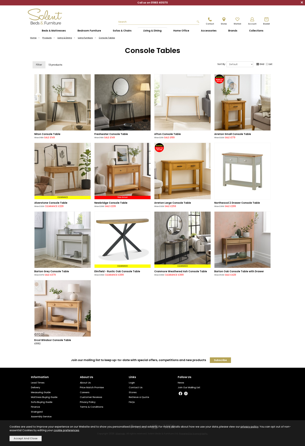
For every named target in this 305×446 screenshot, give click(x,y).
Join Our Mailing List (189, 387)
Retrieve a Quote (139, 397)
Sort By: (221, 64)
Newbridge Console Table (110, 202)
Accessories (209, 30)
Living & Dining (152, 30)
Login (132, 382)
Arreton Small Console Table (232, 134)
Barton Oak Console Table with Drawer (239, 271)
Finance (35, 406)
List (270, 64)
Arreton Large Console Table (172, 202)
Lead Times (37, 382)
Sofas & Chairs (122, 30)
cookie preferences (66, 430)
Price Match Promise (92, 387)
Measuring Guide (41, 392)
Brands (232, 30)
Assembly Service (41, 416)
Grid (261, 64)
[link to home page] (53, 17)
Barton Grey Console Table (51, 271)
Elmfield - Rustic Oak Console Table (117, 271)
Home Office (181, 30)
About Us (85, 382)
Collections (256, 30)
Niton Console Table (47, 134)
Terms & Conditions (91, 406)
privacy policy (249, 426)
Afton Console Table (167, 134)
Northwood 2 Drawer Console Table (237, 202)
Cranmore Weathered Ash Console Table (180, 271)
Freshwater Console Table (111, 134)
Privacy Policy (87, 402)
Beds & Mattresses (54, 30)
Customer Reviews (91, 397)
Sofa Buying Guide (41, 402)
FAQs (132, 402)
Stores (133, 392)
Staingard (37, 411)
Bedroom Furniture (89, 30)
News (181, 382)
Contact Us (135, 387)
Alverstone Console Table (50, 202)
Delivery (35, 387)
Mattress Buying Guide (44, 397)
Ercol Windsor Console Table (52, 340)
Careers (84, 392)
